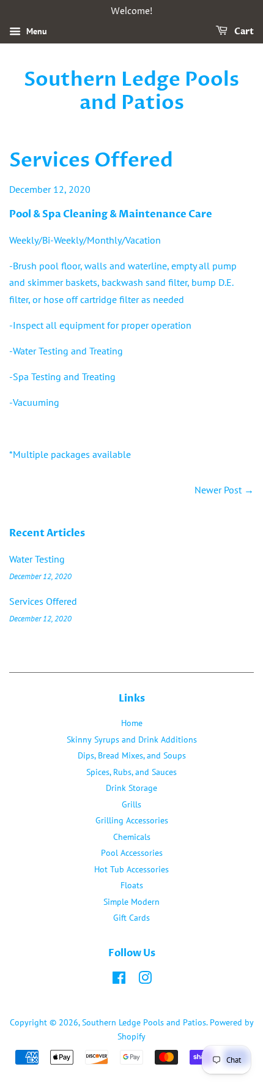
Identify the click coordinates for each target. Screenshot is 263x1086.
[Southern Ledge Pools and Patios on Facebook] (119, 980)
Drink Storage (131, 787)
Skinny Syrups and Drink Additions (132, 739)
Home (132, 722)
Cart (243, 31)
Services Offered (43, 601)
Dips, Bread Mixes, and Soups (132, 755)
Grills (131, 804)
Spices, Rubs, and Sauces (131, 771)
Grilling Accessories (131, 820)
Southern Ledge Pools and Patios (131, 91)
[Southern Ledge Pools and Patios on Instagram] (145, 980)
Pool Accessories (132, 852)
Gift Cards (131, 917)
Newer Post (218, 490)
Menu (35, 31)
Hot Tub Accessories (131, 869)
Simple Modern (131, 901)
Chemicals (131, 836)
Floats (131, 885)
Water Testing (37, 559)
